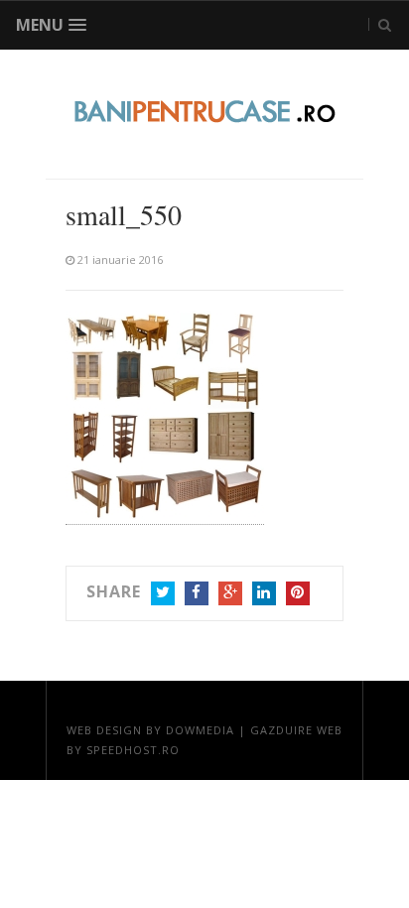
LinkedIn (264, 593)
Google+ (230, 593)
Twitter (163, 593)
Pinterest (298, 593)
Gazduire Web (296, 729)
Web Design (104, 729)
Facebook (196, 593)
